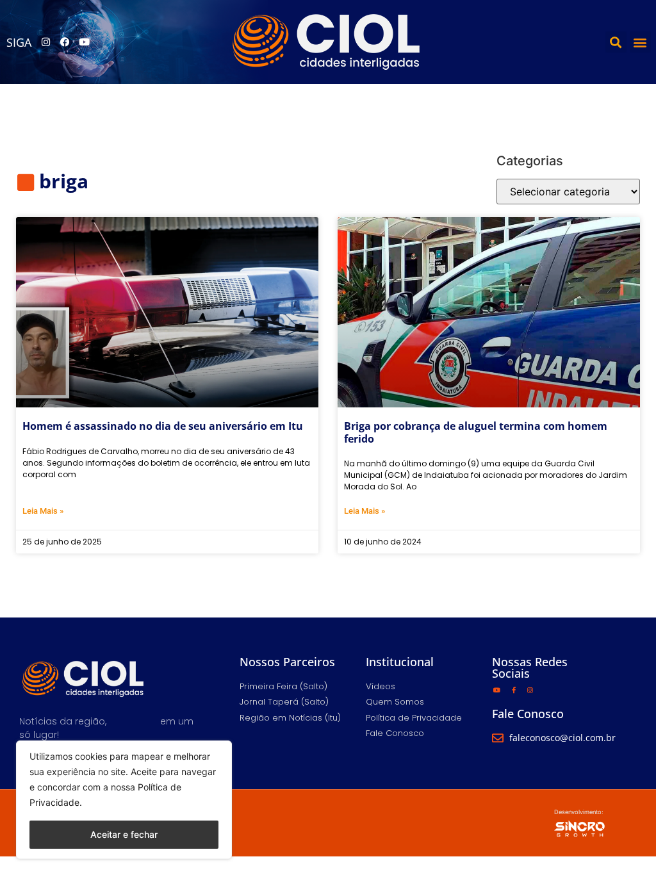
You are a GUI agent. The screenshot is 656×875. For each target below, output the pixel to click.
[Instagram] (45, 42)
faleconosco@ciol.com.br (562, 738)
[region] (124, 799)
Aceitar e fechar (124, 834)
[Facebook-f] (514, 690)
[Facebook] (64, 42)
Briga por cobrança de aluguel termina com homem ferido (475, 432)
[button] (616, 42)
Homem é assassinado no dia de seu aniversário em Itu (162, 426)
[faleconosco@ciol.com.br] (498, 738)
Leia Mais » (42, 511)
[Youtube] (84, 42)
